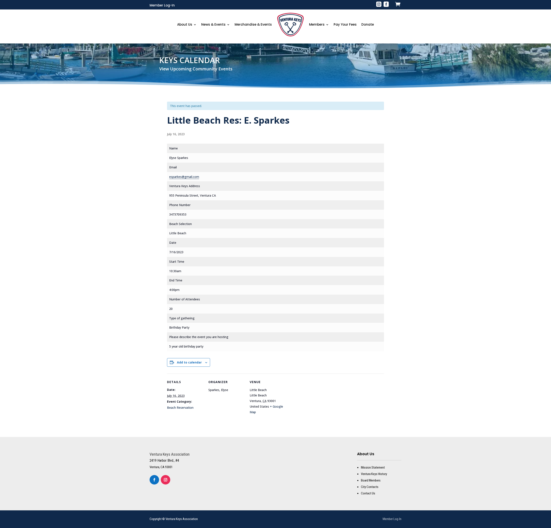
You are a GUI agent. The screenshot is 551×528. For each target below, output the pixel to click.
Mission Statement (373, 467)
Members (317, 24)
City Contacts (369, 487)
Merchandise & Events (253, 24)
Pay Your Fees (345, 24)
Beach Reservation (180, 407)
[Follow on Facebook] (154, 480)
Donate (367, 24)
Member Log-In (162, 5)
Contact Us (368, 493)
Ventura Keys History (374, 474)
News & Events (213, 24)
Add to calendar (189, 362)
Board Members (371, 480)
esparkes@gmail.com (184, 177)
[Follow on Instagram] (165, 480)
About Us (184, 24)
